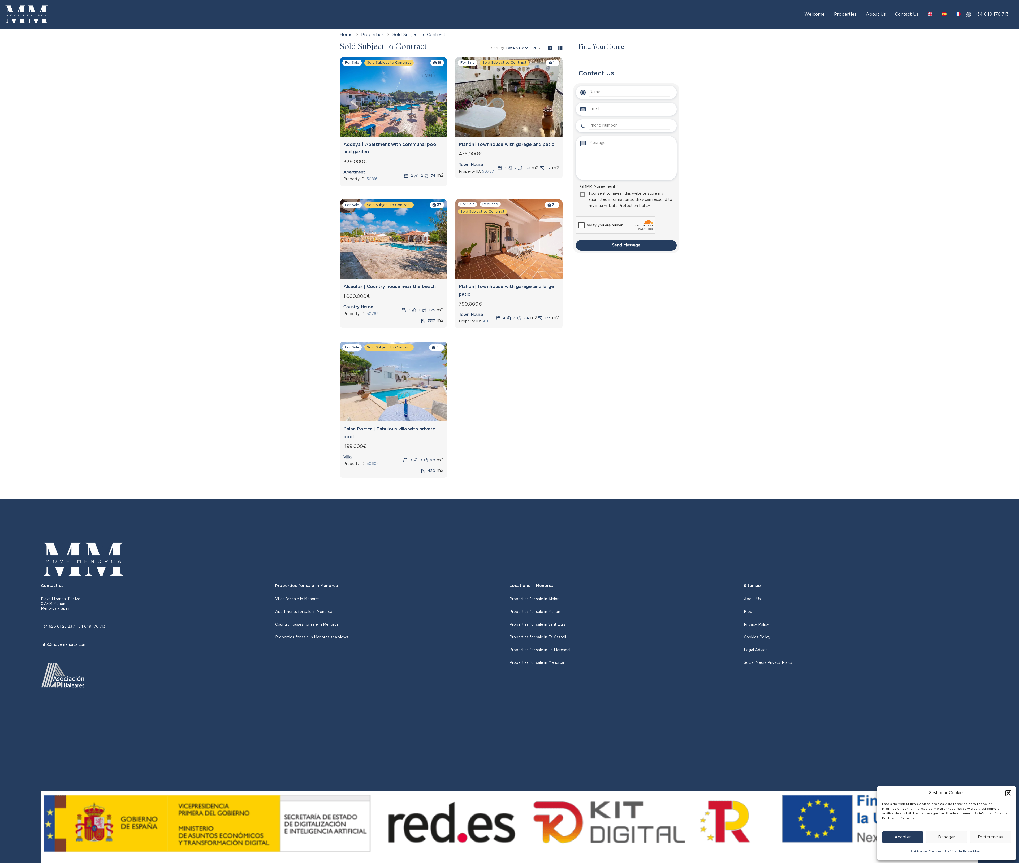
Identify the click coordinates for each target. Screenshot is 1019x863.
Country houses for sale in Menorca (307, 624)
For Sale (352, 62)
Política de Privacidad (962, 851)
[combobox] (525, 48)
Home (346, 35)
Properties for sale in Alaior (534, 599)
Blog (748, 612)
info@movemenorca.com (64, 645)
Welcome (814, 14)
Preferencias (990, 837)
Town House (471, 165)
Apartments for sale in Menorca (303, 612)
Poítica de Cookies (926, 851)
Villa (347, 457)
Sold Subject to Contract (389, 62)
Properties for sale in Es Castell (538, 637)
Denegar (946, 837)
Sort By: (498, 48)
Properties (845, 14)
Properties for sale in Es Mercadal (540, 650)
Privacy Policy (756, 624)
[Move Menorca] (26, 14)
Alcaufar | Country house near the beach (389, 286)
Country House (358, 307)
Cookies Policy (757, 637)
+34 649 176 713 (991, 14)
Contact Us (906, 14)
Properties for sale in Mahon (535, 612)
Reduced (490, 204)
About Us (876, 14)
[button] (1008, 793)
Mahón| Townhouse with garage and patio (507, 144)
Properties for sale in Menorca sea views (311, 637)
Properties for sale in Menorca (537, 663)
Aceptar (903, 837)
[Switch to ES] (944, 14)
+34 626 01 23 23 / (58, 627)
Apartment (354, 172)
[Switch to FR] (958, 14)
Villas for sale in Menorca (297, 599)
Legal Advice (756, 650)
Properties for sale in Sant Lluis (537, 624)
